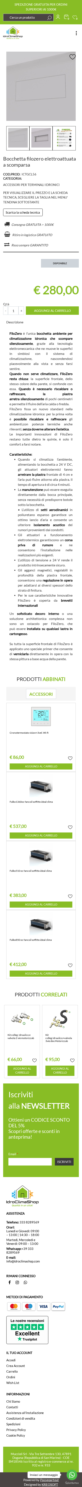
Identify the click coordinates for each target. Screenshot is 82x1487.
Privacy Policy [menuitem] (16, 1430)
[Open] (76, 33)
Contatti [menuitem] (12, 1407)
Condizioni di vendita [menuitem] (20, 1418)
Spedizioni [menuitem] (13, 1424)
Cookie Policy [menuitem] (15, 1435)
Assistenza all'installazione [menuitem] (25, 1413)
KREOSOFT (50, 1484)
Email (13, 1154)
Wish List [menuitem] (12, 1383)
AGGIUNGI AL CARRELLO (52, 310)
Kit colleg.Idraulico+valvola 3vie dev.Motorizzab (58, 1038)
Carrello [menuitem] (12, 1371)
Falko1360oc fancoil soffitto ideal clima (31, 801)
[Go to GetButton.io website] (72, 1483)
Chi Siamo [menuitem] (13, 1401)
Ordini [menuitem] (10, 1377)
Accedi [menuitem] (11, 1360)
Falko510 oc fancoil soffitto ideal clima (31, 870)
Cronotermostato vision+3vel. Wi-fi (29, 732)
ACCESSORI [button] (41, 693)
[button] (49, 18)
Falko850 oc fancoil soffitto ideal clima (31, 939)
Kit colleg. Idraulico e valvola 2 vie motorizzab (21, 1036)
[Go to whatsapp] (72, 1475)
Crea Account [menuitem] (15, 1366)
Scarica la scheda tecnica (23, 212)
